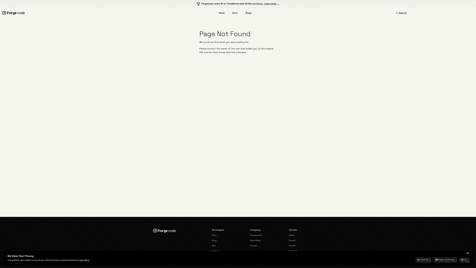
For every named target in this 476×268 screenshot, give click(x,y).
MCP (214, 246)
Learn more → (271, 3)
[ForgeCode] (14, 13)
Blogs (249, 12)
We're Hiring (255, 240)
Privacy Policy (256, 235)
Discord (292, 240)
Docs (235, 12)
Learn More (84, 260)
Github (291, 235)
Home (222, 12)
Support (253, 246)
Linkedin (292, 246)
